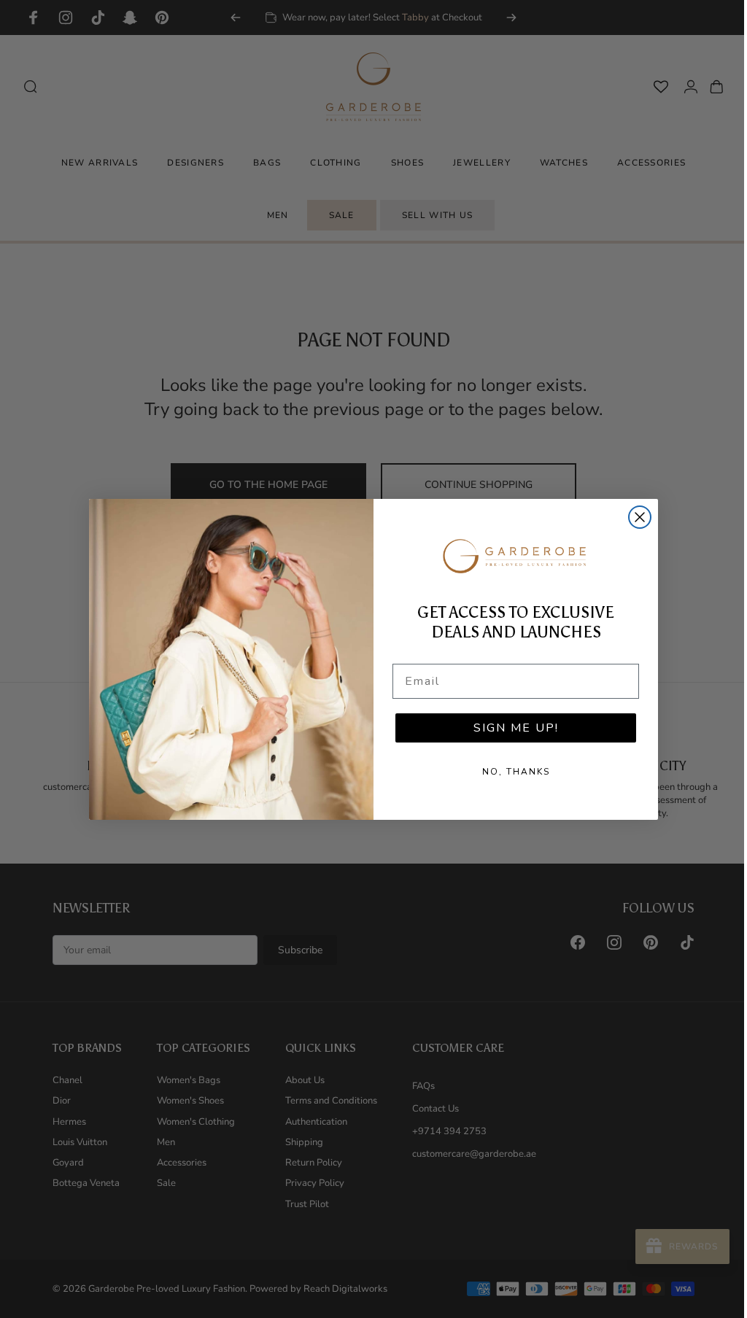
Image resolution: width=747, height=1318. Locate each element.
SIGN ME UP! (510, 728)
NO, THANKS (510, 772)
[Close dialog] (635, 517)
